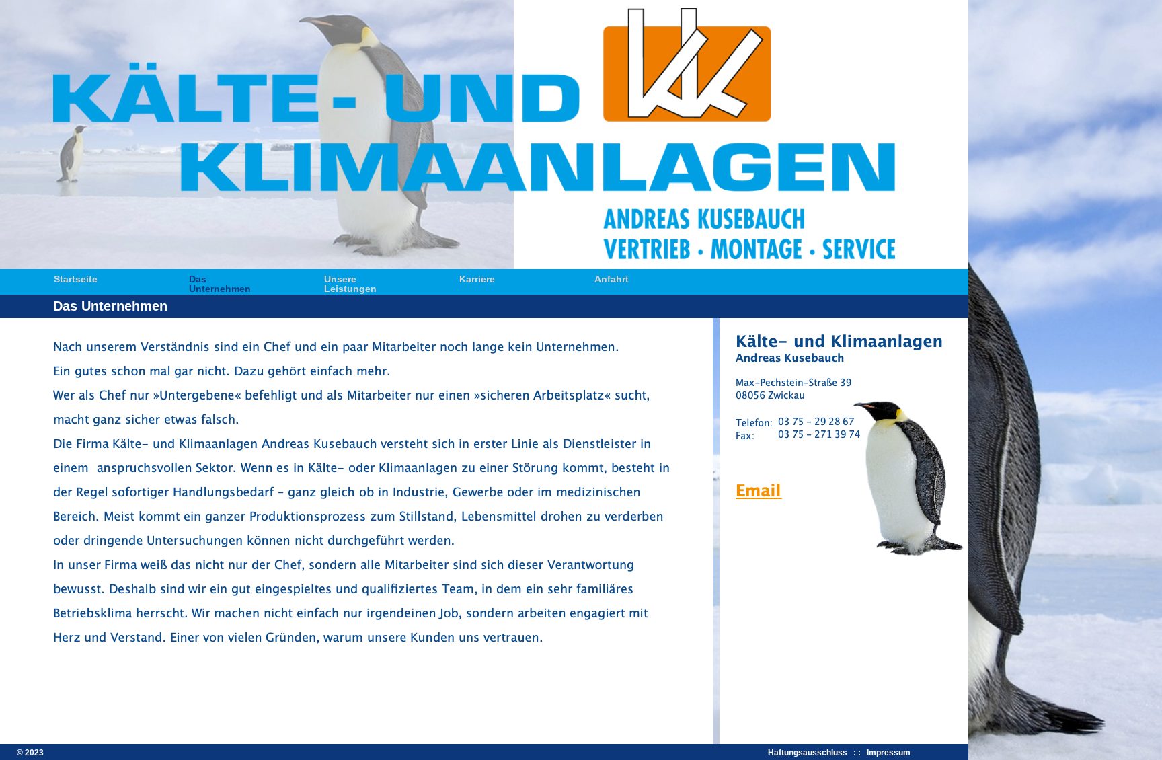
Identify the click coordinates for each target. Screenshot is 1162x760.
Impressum (889, 752)
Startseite (76, 278)
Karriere (477, 278)
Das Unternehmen (220, 278)
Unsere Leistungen (350, 278)
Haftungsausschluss (809, 752)
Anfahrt (611, 278)
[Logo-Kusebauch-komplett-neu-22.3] (474, 256)
